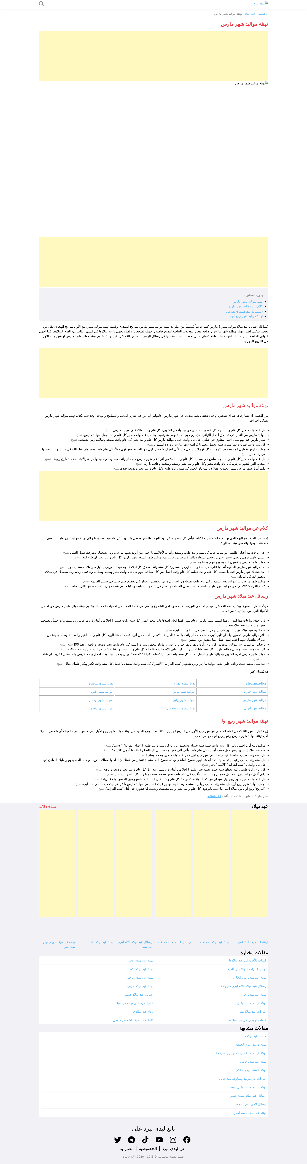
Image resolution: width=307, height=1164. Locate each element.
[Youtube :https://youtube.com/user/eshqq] (159, 1143)
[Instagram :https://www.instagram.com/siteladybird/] (173, 1143)
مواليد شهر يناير (256, 683)
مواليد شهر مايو (184, 683)
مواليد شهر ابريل (255, 708)
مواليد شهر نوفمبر (101, 700)
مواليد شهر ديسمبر (100, 708)
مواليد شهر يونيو (184, 691)
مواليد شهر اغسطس (181, 708)
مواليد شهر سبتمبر (100, 683)
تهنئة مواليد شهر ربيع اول (246, 316)
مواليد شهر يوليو (184, 700)
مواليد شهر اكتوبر (101, 691)
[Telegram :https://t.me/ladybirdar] (131, 1143)
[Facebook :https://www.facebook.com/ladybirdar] (187, 1143)
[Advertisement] (161, 56)
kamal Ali (214, 796)
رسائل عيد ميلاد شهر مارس (244, 311)
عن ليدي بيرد (173, 1148)
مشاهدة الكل (47, 806)
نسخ (108, 430)
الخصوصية (148, 1148)
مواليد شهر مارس (254, 700)
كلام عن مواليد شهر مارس (245, 306)
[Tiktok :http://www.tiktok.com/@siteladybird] (145, 1143)
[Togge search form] (41, 4)
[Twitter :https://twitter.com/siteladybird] (117, 1143)
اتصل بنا (126, 1148)
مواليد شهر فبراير (254, 691)
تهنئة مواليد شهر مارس (248, 301)
